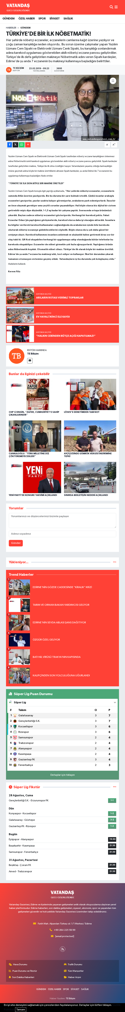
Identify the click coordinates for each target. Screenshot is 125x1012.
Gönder (16, 543)
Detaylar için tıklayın (62, 775)
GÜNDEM (8, 18)
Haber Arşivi (74, 977)
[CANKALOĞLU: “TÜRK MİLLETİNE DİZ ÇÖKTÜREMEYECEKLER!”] (35, 436)
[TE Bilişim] (16, 355)
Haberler (11, 28)
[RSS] (62, 949)
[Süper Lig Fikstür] (114, 787)
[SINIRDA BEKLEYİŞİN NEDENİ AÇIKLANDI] (90, 477)
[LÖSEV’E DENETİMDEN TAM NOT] (90, 394)
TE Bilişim (33, 353)
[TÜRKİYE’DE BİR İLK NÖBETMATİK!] (62, 108)
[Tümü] (114, 562)
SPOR (42, 18)
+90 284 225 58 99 (64, 930)
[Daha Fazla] (28, 145)
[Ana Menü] (116, 7)
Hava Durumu (20, 964)
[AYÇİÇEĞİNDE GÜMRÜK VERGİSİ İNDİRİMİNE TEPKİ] (90, 436)
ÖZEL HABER (26, 18)
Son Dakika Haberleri (23, 977)
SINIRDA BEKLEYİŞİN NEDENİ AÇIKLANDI (86, 495)
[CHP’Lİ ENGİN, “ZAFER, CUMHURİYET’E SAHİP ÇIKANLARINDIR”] (35, 394)
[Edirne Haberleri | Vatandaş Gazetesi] (18, 7)
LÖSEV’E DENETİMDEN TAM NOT (81, 412)
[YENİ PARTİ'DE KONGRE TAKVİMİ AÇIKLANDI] (35, 477)
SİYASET (54, 18)
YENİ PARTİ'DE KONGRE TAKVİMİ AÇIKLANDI (33, 495)
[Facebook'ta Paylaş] (9, 145)
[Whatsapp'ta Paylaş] (22, 145)
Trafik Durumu (75, 964)
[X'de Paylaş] (15, 145)
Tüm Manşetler (76, 971)
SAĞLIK (68, 18)
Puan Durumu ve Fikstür (25, 971)
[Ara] (111, 7)
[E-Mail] (30, 360)
